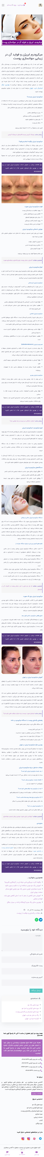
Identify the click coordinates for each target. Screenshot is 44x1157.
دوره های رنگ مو (33, 1005)
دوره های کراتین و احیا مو (30, 1008)
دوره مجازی (38, 1114)
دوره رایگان (39, 1124)
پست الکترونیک (36, 966)
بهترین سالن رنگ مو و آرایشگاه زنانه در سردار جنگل (24, 902)
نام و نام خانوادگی (36, 954)
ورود (14, 5)
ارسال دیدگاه (36, 990)
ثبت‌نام (9, 5)
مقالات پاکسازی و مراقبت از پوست (28, 913)
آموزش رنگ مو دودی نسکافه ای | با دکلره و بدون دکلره (23, 886)
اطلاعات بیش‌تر (37, 1094)
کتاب (40, 1120)
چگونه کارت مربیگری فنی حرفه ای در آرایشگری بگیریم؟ (23, 882)
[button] (21, 5)
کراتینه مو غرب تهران (32, 1019)
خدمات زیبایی (38, 1117)
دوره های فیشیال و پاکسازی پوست (27, 1012)
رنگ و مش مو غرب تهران (30, 1015)
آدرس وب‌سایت (36, 977)
